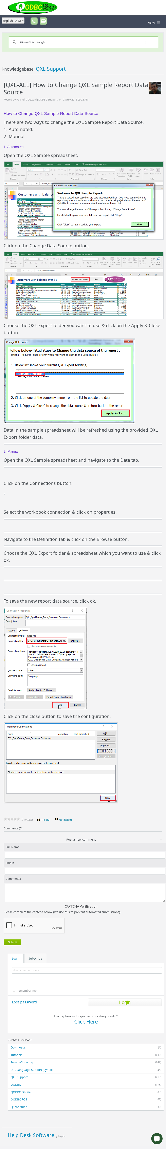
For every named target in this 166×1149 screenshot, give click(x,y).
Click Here (86, 1021)
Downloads (86, 1047)
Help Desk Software (31, 1135)
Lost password (24, 1002)
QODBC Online (86, 1092)
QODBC (86, 1084)
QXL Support (86, 1077)
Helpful (45, 819)
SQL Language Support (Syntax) (86, 1070)
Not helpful (65, 819)
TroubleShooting (86, 1062)
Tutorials (86, 1055)
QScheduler (86, 1107)
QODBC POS (86, 1099)
